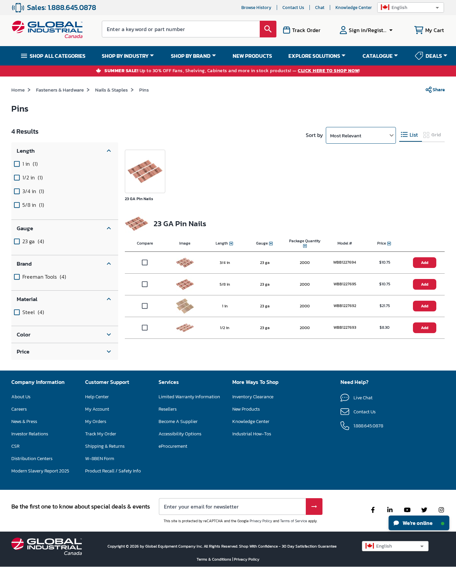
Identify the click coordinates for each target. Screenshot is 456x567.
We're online (417, 523)
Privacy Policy (261, 521)
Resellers (168, 409)
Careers (19, 409)
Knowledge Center (353, 7)
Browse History (256, 7)
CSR (15, 446)
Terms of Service (293, 521)
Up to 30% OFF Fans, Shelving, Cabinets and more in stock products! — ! (232, 71)
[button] (411, 7)
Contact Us (293, 7)
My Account (97, 409)
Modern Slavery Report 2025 (40, 470)
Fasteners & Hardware (60, 90)
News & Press (24, 421)
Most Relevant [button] (345, 135)
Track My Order (100, 433)
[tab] (410, 135)
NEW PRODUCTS (252, 56)
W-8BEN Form (99, 458)
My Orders (95, 421)
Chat (319, 7)
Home (18, 90)
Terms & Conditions (214, 559)
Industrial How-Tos (251, 433)
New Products (246, 409)
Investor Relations (29, 433)
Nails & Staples (111, 90)
